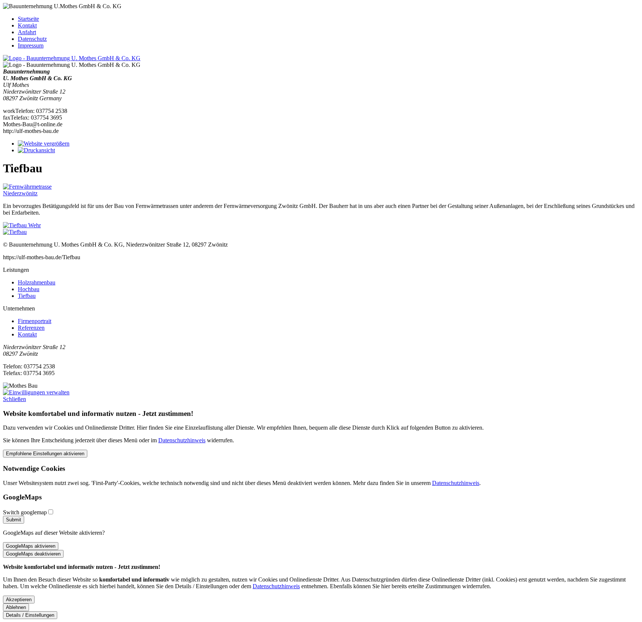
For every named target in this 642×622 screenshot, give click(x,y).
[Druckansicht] (36, 150)
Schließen (14, 399)
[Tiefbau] (15, 232)
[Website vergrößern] (43, 143)
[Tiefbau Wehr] (22, 225)
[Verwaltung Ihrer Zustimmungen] (36, 392)
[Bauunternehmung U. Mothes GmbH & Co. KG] (71, 58)
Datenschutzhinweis (181, 440)
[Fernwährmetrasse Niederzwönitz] (40, 193)
